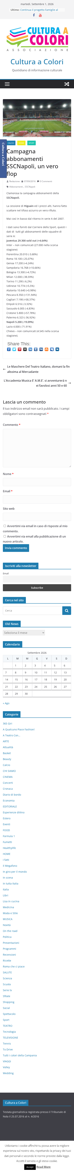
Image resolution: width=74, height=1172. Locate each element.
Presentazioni (11, 942)
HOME (21, 143)
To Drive (8, 1049)
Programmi (9, 948)
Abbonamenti (16, 186)
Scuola (7, 984)
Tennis (7, 1043)
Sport (31, 143)
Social (6, 1008)
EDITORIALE (10, 806)
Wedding (8, 1073)
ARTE (6, 741)
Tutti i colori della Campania (20, 1055)
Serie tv (7, 990)
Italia (6, 889)
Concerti (8, 782)
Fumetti (7, 842)
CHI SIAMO (9, 771)
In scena (8, 877)
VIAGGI (7, 1061)
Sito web (9, 509)
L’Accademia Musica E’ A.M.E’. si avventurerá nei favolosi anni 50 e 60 (35, 383)
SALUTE (7, 972)
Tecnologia (9, 1031)
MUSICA (7, 919)
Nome (8, 474)
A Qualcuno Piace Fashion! (19, 729)
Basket (7, 753)
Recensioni (9, 954)
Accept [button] (30, 1167)
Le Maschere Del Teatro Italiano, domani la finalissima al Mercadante (38, 369)
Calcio (11, 143)
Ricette (7, 960)
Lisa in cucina (11, 901)
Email (8, 491)
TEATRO (7, 1025)
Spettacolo (9, 1014)
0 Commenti (46, 181)
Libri (5, 895)
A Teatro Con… (11, 735)
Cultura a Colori (37, 61)
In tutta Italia (10, 883)
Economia (9, 800)
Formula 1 (9, 836)
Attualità (8, 747)
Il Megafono (10, 865)
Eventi (6, 824)
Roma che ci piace (14, 966)
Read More (43, 1167)
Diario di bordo (12, 794)
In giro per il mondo (15, 871)
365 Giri (7, 723)
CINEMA (8, 777)
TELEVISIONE (10, 1037)
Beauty (7, 759)
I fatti (6, 859)
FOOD (6, 830)
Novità (7, 925)
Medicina (8, 907)
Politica (7, 937)
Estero (6, 818)
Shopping (8, 1002)
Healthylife (9, 848)
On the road (10, 931)
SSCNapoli (30, 186)
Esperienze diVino (13, 812)
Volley (6, 1067)
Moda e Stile (10, 913)
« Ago (6, 703)
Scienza (7, 978)
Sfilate (6, 996)
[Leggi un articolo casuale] (67, 84)
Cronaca (8, 788)
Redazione (14, 181)
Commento (11, 425)
